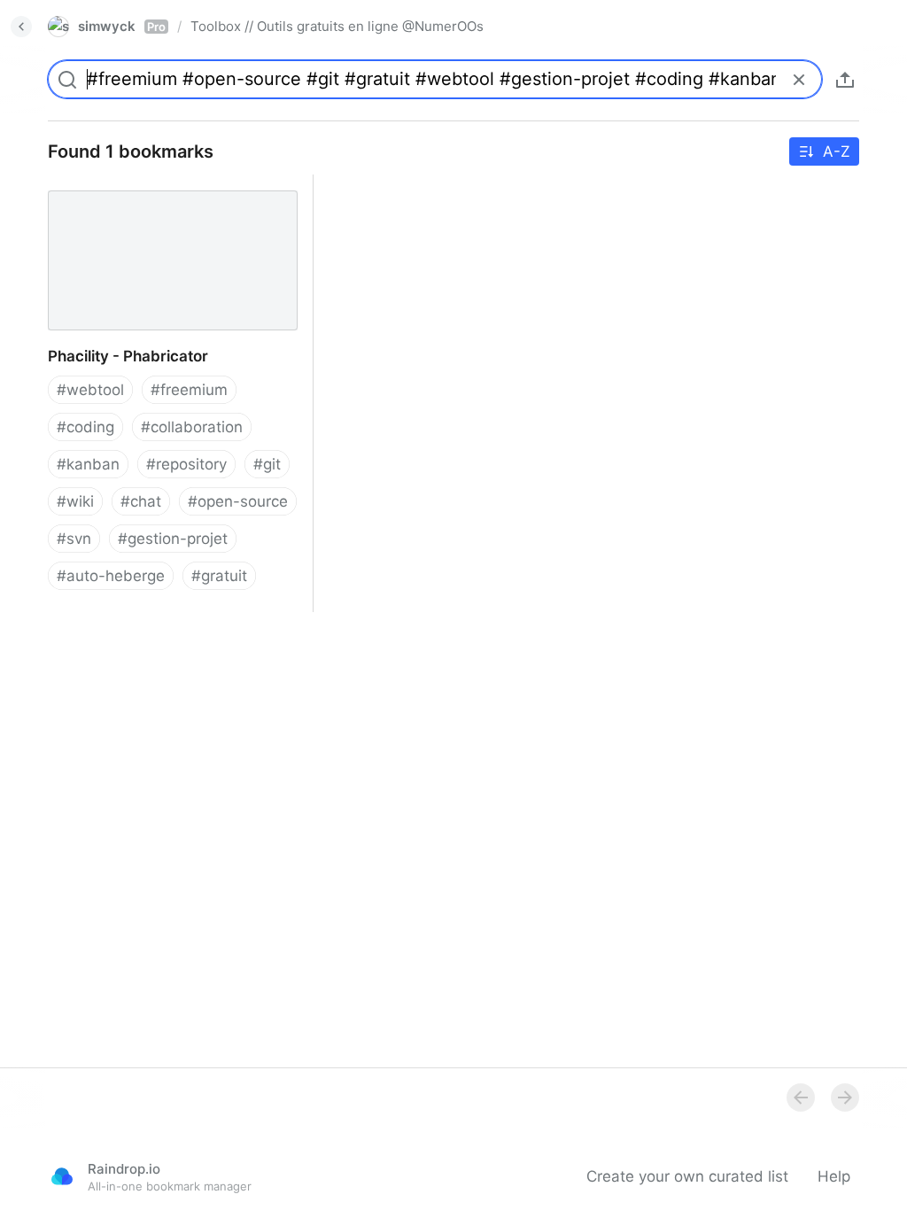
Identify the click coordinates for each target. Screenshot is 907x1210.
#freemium (189, 390)
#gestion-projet (173, 538)
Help (834, 1176)
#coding (85, 427)
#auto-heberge (111, 576)
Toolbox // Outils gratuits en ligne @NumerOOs (337, 26)
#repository (186, 464)
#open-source (238, 501)
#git (267, 464)
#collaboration (192, 427)
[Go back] (21, 26)
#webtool (90, 390)
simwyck (122, 26)
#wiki (75, 501)
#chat (140, 501)
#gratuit (219, 576)
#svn (74, 538)
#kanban (88, 464)
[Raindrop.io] (62, 1176)
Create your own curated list (687, 1176)
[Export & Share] (845, 80)
